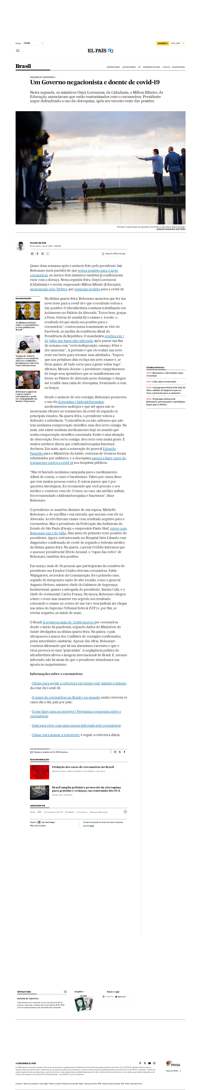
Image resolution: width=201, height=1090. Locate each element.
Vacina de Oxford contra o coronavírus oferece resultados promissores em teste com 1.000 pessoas (27, 361)
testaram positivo (87, 289)
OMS (39, 812)
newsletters (24, 992)
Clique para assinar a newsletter (56, 735)
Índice (127, 1084)
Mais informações (37, 825)
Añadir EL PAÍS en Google (115, 254)
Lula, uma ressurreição (164, 381)
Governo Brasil (113, 67)
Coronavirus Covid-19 (53, 812)
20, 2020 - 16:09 (51, 246)
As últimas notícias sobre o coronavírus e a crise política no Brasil (27, 326)
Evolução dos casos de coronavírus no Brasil (83, 767)
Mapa (81, 1084)
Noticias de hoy (136, 1084)
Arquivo (78, 992)
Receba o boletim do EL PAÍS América (51, 752)
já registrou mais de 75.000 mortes (68, 622)
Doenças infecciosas (98, 812)
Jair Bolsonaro (129, 67)
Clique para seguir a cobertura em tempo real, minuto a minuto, (79, 683)
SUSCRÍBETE (163, 43)
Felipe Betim (38, 243)
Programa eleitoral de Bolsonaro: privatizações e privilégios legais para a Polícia (165, 402)
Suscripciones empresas (111, 1084)
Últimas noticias (155, 367)
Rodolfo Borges (74, 771)
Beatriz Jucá (57, 795)
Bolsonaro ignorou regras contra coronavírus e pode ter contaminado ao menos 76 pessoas (26, 396)
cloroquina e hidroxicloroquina (81, 402)
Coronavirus (82, 812)
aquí (92, 825)
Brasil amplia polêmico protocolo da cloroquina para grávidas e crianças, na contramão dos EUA (86, 789)
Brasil (23, 66)
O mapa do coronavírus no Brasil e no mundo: (66, 697)
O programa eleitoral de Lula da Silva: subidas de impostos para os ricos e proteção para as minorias (165, 390)
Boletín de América (27, 999)
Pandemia (69, 812)
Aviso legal (44, 1084)
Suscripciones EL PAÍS (92, 1084)
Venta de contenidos (31, 1084)
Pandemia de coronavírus (42, 77)
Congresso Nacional (151, 67)
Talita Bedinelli (89, 771)
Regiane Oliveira (59, 771)
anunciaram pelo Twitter (48, 289)
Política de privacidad (70, 1084)
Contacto (19, 1084)
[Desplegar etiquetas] (125, 812)
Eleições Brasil (178, 67)
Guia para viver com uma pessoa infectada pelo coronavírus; (76, 725)
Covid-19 (166, 67)
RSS (122, 1084)
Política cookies (55, 1084)
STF (139, 67)
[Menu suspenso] (18, 50)
